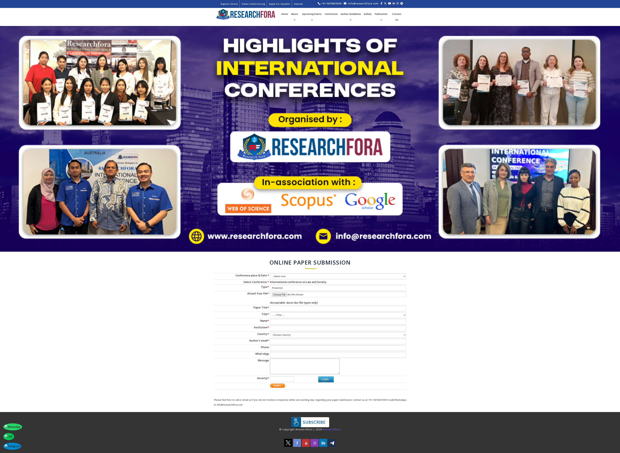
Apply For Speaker (279, 3)
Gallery (368, 13)
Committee (331, 13)
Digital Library (229, 3)
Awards (298, 3)
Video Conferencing (253, 3)
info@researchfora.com (363, 3)
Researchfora (332, 429)
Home (284, 13)
